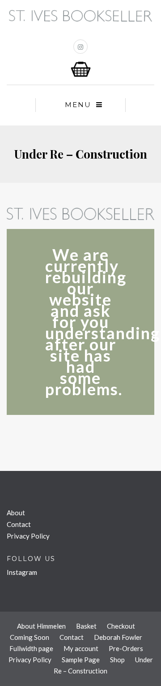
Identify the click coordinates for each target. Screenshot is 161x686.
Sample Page (81, 660)
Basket (86, 626)
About (16, 513)
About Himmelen (41, 626)
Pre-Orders (126, 648)
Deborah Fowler (118, 637)
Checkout (121, 626)
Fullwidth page (31, 648)
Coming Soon (29, 637)
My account (81, 648)
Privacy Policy (28, 536)
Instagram (22, 572)
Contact (19, 524)
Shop (117, 660)
